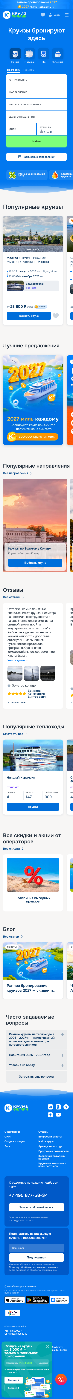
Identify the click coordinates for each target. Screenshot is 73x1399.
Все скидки (11, 849)
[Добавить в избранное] (55, 315)
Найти (36, 141)
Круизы (33, 806)
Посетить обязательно (25, 104)
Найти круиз (46, 1141)
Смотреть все (13, 734)
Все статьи (11, 937)
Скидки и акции (14, 1141)
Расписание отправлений (39, 156)
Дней (12, 129)
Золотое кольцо (24, 685)
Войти (57, 14)
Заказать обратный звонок (36, 1207)
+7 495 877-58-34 (28, 1195)
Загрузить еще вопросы (36, 1077)
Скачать (12, 1380)
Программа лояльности (53, 1151)
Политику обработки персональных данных (32, 1267)
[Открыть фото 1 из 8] (14, 673)
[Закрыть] (47, 1346)
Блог (7, 1146)
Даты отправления (22, 116)
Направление (18, 92)
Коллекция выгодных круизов (51, 1157)
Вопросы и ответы (50, 1136)
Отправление (18, 79)
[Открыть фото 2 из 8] (31, 673)
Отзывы (43, 1131)
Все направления (15, 473)
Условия (43, 1362)
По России (13, 69)
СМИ (7, 1136)
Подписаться (36, 1257)
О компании (12, 1131)
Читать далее (16, 660)
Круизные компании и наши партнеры (52, 1164)
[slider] (36, 400)
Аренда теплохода (50, 1146)
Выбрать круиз (29, 316)
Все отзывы (11, 597)
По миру (28, 69)
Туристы (45, 127)
